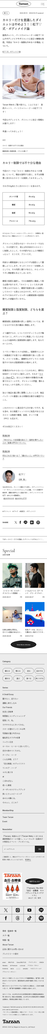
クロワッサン (33, 962)
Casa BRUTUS (21, 962)
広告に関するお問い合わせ (13, 949)
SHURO (25, 969)
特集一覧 (6, 940)
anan (4, 962)
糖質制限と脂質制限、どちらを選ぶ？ (15, 151)
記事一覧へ (22, 479)
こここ (18, 969)
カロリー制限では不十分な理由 (13, 146)
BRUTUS (11, 962)
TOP (4, 539)
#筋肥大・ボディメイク (28, 511)
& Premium (13, 965)
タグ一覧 (6, 935)
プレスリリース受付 (10, 954)
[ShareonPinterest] (38, 522)
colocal (22, 965)
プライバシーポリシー (9, 972)
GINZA (41, 962)
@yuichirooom (9, 498)
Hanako (5, 965)
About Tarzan (8, 945)
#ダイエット (7, 511)
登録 (39, 849)
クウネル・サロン (33, 965)
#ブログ (15, 511)
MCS (12, 969)
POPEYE (5, 969)
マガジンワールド (35, 969)
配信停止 (28, 860)
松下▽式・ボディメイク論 (12, 52)
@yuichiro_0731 (21, 498)
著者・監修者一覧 (10, 931)
